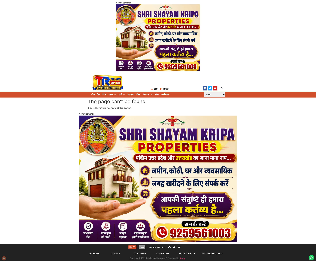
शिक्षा (138, 95)
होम (93, 95)
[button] (222, 88)
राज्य (111, 95)
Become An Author (212, 253)
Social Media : (157, 247)
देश (98, 95)
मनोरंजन (165, 95)
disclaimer (140, 253)
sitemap (115, 253)
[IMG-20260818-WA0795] (158, 70)
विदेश (104, 95)
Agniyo (183, 258)
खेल (157, 95)
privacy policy (187, 253)
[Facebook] (205, 88)
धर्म (120, 95)
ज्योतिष (131, 95)
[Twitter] (210, 88)
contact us (162, 253)
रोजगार (146, 95)
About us (94, 253)
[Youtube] (215, 88)
